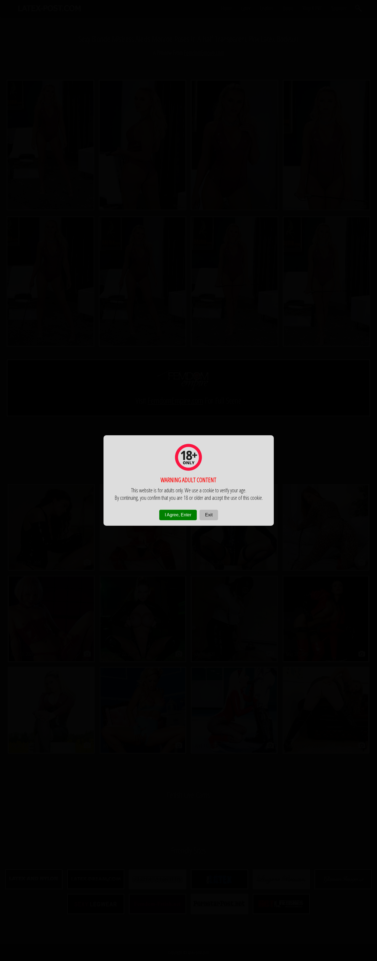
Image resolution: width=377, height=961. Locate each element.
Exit (209, 514)
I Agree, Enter (178, 514)
